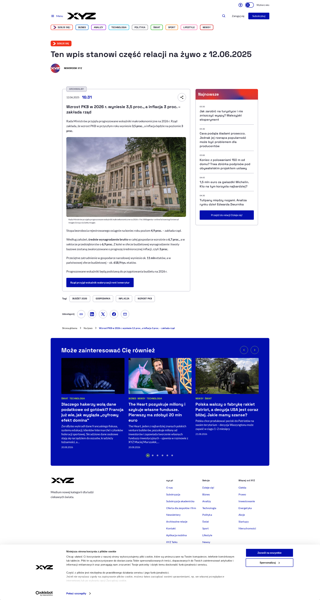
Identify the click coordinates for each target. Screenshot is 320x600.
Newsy (141, 398)
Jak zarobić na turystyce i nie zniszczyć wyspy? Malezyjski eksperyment (221, 115)
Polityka (139, 27)
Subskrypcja (173, 494)
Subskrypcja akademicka (180, 501)
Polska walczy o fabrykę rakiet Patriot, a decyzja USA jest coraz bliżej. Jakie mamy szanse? (227, 409)
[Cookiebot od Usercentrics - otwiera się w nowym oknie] (44, 593)
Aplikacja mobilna (176, 535)
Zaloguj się (238, 15)
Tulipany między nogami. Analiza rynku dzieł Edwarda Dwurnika (223, 202)
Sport (171, 27)
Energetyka (245, 508)
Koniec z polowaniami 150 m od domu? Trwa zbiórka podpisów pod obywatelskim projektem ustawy (225, 164)
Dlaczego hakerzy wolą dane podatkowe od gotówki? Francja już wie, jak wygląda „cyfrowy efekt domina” (92, 412)
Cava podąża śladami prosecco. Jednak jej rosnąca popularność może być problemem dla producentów (223, 139)
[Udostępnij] (182, 97)
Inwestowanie (246, 501)
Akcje (241, 514)
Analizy (98, 27)
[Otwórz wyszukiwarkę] (223, 16)
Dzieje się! (64, 27)
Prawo (242, 494)
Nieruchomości (247, 528)
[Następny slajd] (255, 350)
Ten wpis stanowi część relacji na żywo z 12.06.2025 (151, 54)
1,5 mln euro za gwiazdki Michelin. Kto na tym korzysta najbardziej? (224, 184)
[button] (148, 455)
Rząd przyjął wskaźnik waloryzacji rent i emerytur (100, 282)
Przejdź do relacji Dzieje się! (226, 215)
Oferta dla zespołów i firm (181, 508)
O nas (169, 487)
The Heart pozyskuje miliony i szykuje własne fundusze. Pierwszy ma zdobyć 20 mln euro (156, 412)
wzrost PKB (145, 298)
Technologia (119, 27)
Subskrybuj (258, 15)
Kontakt (171, 528)
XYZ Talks (172, 542)
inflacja (124, 298)
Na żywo (88, 328)
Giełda (242, 487)
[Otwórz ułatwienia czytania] (240, 5)
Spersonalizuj (268, 562)
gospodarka (103, 298)
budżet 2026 (79, 298)
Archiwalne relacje (176, 521)
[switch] (249, 5)
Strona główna (69, 328)
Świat (156, 27)
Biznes (82, 27)
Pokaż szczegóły (76, 593)
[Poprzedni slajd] (244, 350)
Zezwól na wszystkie (270, 552)
